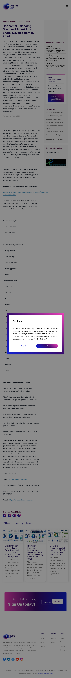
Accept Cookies (46, 346)
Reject (23, 346)
